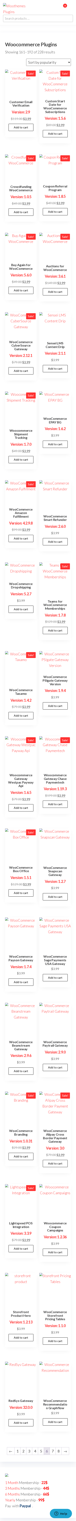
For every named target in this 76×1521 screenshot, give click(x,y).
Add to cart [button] (21, 127)
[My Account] (59, 8)
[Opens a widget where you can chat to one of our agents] (61, 1514)
